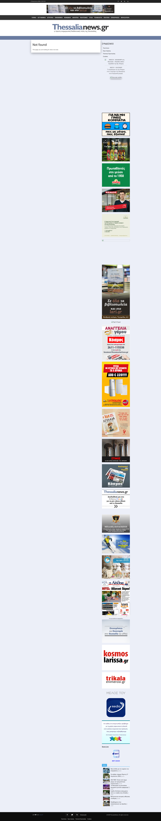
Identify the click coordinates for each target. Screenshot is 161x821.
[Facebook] (67, 815)
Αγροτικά (50, 17)
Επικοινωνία (83, 815)
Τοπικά (34, 17)
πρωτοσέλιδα (113, 618)
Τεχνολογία (98, 17)
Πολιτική (106, 17)
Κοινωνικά (67, 17)
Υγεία (91, 17)
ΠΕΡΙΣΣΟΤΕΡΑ (125, 17)
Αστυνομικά (42, 17)
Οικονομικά (59, 17)
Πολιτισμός (84, 17)
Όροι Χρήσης (107, 51)
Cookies (105, 56)
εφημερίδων (120, 618)
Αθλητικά (75, 17)
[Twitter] (72, 815)
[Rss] (77, 815)
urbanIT (41, 814)
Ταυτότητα (106, 48)
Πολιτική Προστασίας (109, 53)
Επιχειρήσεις (115, 17)
